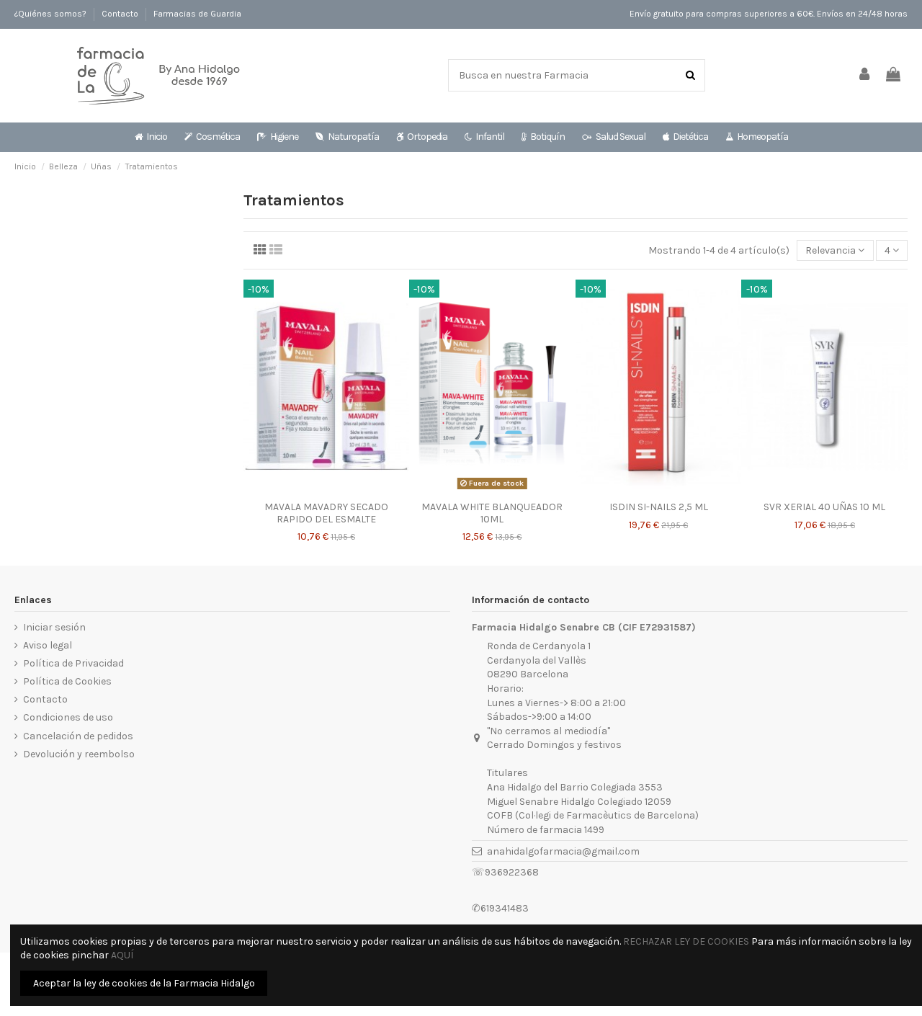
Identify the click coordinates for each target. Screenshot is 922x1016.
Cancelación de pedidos (78, 736)
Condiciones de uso (68, 717)
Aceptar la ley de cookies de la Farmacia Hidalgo (144, 983)
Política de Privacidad (73, 663)
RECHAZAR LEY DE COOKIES (686, 941)
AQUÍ (122, 955)
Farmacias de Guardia (197, 14)
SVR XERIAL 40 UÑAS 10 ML (824, 507)
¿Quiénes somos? (51, 14)
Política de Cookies (67, 681)
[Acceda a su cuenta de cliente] (865, 75)
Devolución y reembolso (79, 754)
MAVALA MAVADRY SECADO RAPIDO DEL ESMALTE (326, 513)
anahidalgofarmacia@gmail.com (563, 851)
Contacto (121, 14)
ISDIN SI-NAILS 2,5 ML (658, 507)
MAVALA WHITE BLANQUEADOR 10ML (492, 513)
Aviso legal (47, 645)
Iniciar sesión (54, 627)
